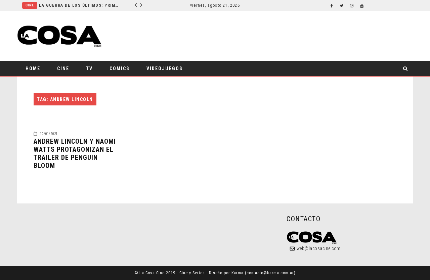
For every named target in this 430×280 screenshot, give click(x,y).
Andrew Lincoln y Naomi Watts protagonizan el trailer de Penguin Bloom (75, 153)
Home (33, 68)
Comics (120, 68)
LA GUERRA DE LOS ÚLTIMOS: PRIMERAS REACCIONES (79, 5)
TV (89, 68)
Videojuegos (164, 68)
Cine (30, 5)
